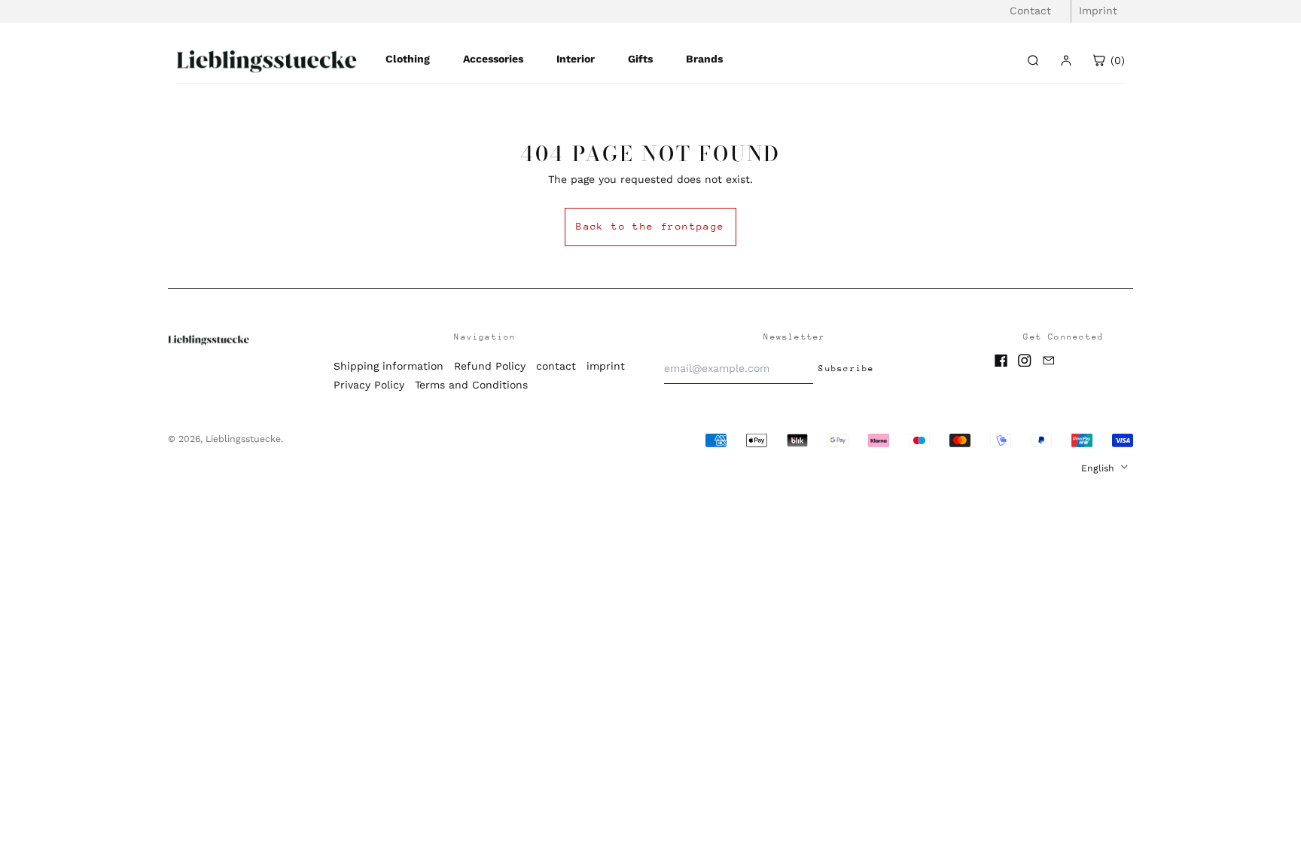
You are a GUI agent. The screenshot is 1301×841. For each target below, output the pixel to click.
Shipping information (388, 366)
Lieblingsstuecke (243, 439)
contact (556, 366)
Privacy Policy (369, 385)
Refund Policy (490, 366)
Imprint (1098, 11)
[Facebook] (1001, 360)
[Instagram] (1024, 360)
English (1099, 468)
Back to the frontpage (650, 226)
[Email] (1049, 360)
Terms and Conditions (471, 385)
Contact (1030, 11)
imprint (606, 366)
